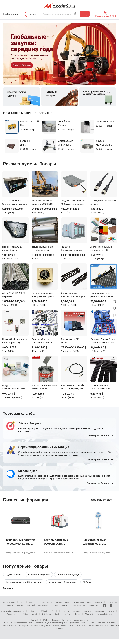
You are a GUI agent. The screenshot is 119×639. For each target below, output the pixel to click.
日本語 (54, 611)
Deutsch (87, 611)
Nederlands (46, 614)
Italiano (111, 611)
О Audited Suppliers (61, 605)
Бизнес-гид (94, 605)
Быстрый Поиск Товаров (37, 605)
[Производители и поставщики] (59, 5)
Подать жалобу (8, 602)
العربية (34, 614)
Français (65, 611)
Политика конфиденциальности (88, 602)
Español (76, 611)
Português (99, 611)
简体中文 (32, 611)
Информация (79, 605)
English (21, 611)
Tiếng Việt (89, 614)
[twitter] (111, 605)
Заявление (33, 602)
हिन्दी (57, 614)
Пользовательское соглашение (56, 602)
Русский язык (12, 614)
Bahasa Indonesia (104, 614)
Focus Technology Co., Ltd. (57, 620)
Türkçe (77, 614)
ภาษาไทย (67, 614)
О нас (22, 602)
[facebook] (104, 605)
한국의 (25, 614)
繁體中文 (44, 611)
